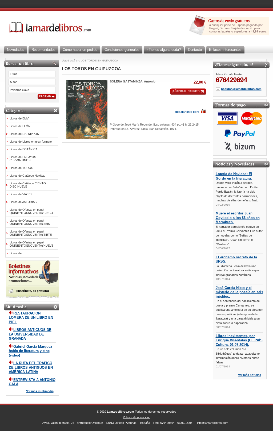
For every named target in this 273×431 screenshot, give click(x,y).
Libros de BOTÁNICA (23, 149)
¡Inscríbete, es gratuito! (32, 290)
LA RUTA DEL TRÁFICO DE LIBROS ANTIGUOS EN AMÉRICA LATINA (31, 367)
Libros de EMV (19, 118)
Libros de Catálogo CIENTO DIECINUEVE (28, 185)
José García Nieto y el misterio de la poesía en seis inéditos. (239, 292)
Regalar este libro (187, 111)
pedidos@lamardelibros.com (241, 88)
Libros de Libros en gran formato (31, 141)
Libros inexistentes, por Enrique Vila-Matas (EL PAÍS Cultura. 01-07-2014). (239, 340)
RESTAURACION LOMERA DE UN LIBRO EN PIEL (31, 317)
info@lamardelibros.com (212, 422)
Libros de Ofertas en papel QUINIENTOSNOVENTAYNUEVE (31, 244)
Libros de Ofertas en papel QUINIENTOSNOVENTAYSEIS (30, 222)
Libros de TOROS (21, 167)
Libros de (16, 253)
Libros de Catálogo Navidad (27, 175)
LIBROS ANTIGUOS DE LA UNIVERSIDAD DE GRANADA (30, 334)
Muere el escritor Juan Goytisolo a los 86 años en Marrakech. (238, 217)
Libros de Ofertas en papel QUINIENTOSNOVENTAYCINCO (31, 211)
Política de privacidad (136, 417)
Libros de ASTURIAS (23, 202)
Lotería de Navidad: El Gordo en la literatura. (234, 176)
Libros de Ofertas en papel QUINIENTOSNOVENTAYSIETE (31, 233)
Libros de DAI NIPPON (24, 133)
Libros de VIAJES (21, 194)
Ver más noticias (249, 374)
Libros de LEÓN (20, 126)
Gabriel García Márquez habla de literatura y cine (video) (30, 351)
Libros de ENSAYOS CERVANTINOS (23, 158)
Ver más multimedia (40, 391)
